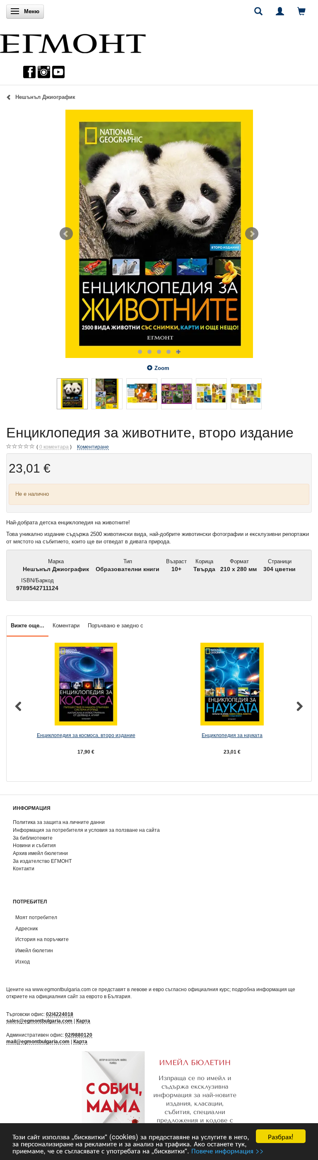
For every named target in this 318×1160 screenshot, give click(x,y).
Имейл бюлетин (34, 950)
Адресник (26, 928)
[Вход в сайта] (280, 11)
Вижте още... (27, 625)
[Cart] (301, 11)
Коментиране (93, 446)
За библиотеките (33, 838)
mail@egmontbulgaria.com (38, 1041)
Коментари (66, 625)
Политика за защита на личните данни (59, 822)
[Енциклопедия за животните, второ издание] (159, 234)
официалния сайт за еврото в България (83, 996)
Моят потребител (36, 917)
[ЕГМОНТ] (73, 41)
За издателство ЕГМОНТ (42, 861)
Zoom (161, 368)
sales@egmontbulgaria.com (39, 1020)
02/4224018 (59, 1014)
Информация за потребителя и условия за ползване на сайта (86, 830)
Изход (22, 961)
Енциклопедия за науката (232, 735)
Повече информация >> (227, 1150)
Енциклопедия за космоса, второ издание (86, 735)
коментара (54, 446)
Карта (83, 1020)
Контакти (23, 868)
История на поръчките (42, 939)
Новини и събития (34, 845)
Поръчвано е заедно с (115, 625)
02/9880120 (78, 1035)
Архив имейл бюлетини (40, 853)
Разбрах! (281, 1136)
